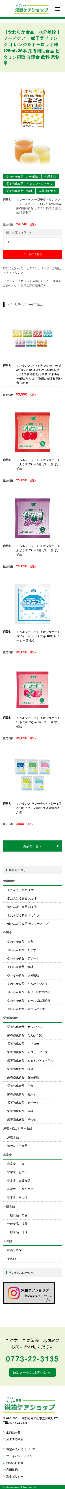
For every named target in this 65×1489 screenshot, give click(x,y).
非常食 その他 (17, 1197)
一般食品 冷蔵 (17, 1224)
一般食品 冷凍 (17, 1232)
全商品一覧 (13, 1432)
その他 (11, 1258)
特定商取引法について (20, 1449)
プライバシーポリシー (20, 1456)
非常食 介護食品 (18, 1180)
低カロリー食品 (17, 1146)
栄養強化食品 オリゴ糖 (23, 1043)
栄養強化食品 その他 (21, 1119)
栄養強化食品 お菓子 (21, 1094)
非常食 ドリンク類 (20, 1189)
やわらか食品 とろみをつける (27, 983)
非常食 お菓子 (17, 1172)
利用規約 (12, 1470)
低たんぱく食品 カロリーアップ (27, 923)
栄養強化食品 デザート (23, 1102)
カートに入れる (32, 254)
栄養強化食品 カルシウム (24, 1027)
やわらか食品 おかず (21, 950)
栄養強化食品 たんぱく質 (24, 1035)
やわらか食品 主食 (20, 941)
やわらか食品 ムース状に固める (29, 1000)
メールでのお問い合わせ (36, 1372)
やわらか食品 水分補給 (23, 975)
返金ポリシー (14, 1476)
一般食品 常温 (17, 1215)
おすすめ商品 (14, 1439)
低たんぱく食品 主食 (20, 890)
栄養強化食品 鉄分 (20, 1069)
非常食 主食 (16, 1163)
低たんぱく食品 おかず (22, 898)
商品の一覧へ (32, 846)
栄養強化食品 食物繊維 (23, 1077)
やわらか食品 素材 (20, 967)
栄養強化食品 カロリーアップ (27, 1052)
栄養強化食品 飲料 (20, 1111)
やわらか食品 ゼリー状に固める (29, 992)
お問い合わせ (14, 1463)
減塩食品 (13, 1137)
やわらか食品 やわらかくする (27, 1009)
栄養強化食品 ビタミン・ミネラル (30, 1060)
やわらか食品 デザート (23, 958)
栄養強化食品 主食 (20, 1086)
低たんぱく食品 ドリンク (23, 915)
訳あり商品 (14, 1250)
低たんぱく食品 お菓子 (22, 907)
